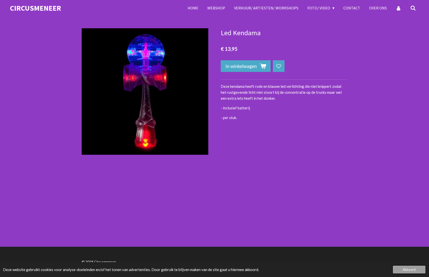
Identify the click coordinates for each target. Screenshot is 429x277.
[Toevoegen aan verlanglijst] (279, 66)
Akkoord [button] (409, 270)
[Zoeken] (413, 8)
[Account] (398, 8)
